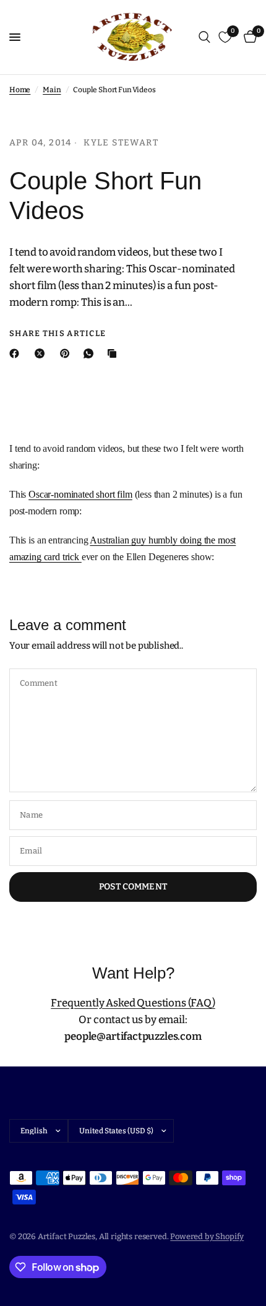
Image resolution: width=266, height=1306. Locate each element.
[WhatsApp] (91, 353)
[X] (42, 353)
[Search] (204, 37)
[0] (248, 37)
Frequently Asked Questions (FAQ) (133, 1003)
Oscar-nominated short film (80, 494)
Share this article (57, 333)
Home (19, 89)
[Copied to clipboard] (114, 353)
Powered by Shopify (207, 1236)
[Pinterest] (67, 353)
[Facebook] (16, 353)
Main (52, 89)
